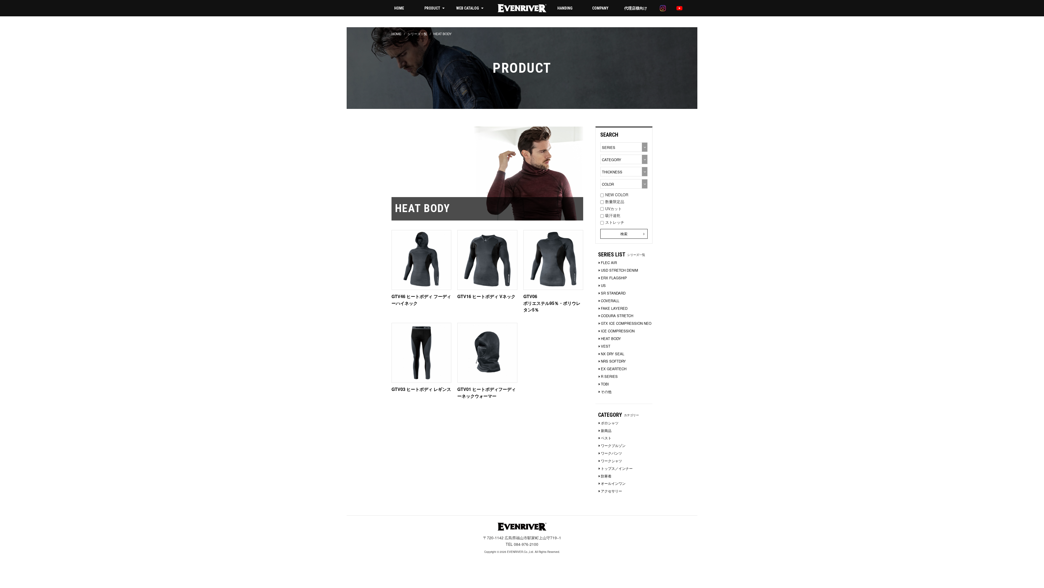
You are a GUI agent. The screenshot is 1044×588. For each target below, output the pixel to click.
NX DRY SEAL (612, 353)
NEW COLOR (616, 194)
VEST (605, 346)
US (603, 285)
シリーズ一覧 (417, 33)
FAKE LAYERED (614, 308)
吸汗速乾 (612, 215)
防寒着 (606, 476)
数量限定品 (614, 201)
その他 (606, 391)
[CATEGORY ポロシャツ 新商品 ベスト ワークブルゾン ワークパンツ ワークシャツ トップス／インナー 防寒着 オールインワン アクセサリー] (624, 159)
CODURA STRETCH (617, 315)
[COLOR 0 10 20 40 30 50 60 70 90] (624, 184)
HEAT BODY (611, 338)
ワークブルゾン (613, 445)
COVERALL (610, 300)
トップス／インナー (617, 468)
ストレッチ (614, 222)
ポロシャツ (610, 422)
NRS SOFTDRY (613, 361)
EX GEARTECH (613, 368)
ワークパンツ (611, 453)
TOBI (605, 384)
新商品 (606, 430)
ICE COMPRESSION (618, 330)
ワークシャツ (611, 460)
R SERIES (609, 376)
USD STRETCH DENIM (619, 270)
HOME (399, 8)
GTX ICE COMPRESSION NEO (626, 323)
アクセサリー (611, 491)
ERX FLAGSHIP (614, 277)
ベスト (606, 437)
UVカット (613, 208)
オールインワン (613, 483)
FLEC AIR (609, 262)
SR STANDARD (613, 293)
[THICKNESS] (624, 171)
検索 (623, 233)
